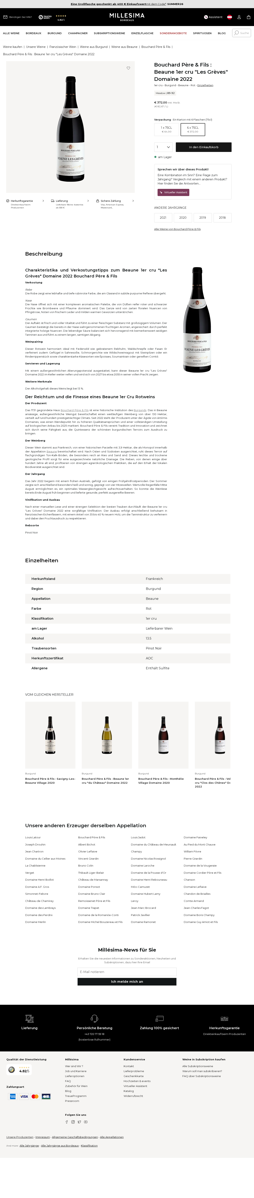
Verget (29, 872)
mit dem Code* (118, 4)
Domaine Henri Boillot (39, 879)
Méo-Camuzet (140, 886)
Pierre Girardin (193, 858)
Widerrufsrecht (133, 1096)
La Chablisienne (35, 865)
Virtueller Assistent (135, 1086)
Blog (68, 1091)
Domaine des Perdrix (39, 915)
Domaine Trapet (88, 907)
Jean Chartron (34, 851)
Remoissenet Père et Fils (94, 900)
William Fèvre (192, 851)
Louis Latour (33, 837)
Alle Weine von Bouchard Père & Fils (177, 229)
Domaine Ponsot (89, 886)
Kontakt (129, 1066)
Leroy (134, 900)
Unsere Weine (36, 47)
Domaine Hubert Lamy (145, 893)
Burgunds (140, 410)
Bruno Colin (85, 865)
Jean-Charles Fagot (196, 907)
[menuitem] (11, 33)
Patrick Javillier (140, 915)
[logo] (127, 17)
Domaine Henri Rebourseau (149, 879)
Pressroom (72, 1100)
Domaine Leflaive (195, 886)
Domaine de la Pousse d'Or (148, 872)
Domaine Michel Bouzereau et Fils (100, 922)
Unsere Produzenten (19, 1137)
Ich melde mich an (127, 982)
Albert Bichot (86, 844)
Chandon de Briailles (197, 893)
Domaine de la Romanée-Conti (98, 915)
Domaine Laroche (142, 865)
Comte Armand (194, 900)
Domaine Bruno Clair (91, 893)
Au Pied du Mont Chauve (200, 844)
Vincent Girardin (88, 858)
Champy (136, 851)
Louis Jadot (138, 837)
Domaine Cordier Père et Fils (202, 872)
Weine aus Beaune (124, 47)
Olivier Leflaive (87, 851)
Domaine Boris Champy (199, 915)
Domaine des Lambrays (40, 907)
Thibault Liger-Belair (91, 872)
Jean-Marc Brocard (143, 907)
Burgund (170, 85)
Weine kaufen (12, 47)
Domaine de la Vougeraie (200, 865)
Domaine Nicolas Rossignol (148, 858)
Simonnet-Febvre (36, 893)
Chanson (189, 879)
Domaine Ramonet (143, 922)
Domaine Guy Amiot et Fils (201, 922)
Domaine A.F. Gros (37, 886)
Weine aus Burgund (94, 47)
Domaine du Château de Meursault (153, 844)
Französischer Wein (62, 47)
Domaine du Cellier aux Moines (45, 858)
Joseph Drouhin (35, 844)
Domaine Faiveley (195, 837)
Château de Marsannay (93, 879)
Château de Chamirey (39, 900)
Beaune (183, 85)
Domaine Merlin (35, 922)
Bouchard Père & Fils (155, 47)
